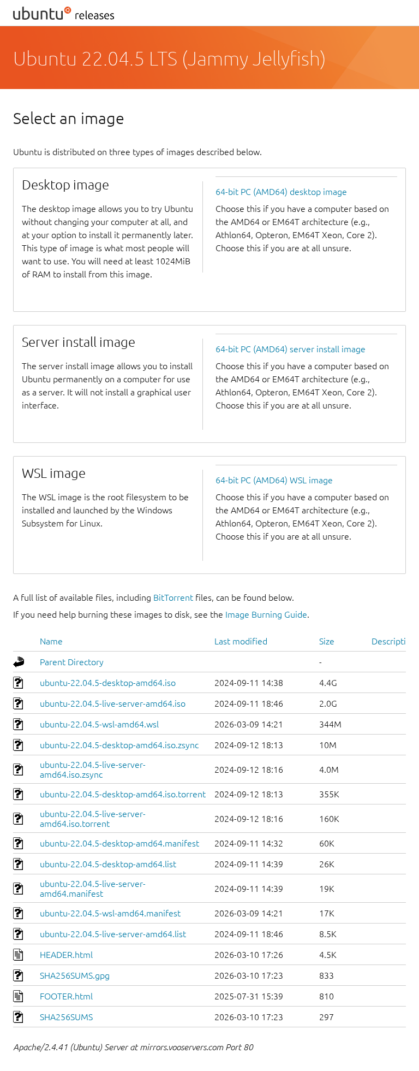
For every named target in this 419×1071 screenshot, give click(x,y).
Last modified (240, 641)
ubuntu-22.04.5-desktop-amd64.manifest (119, 843)
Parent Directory (72, 662)
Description (394, 641)
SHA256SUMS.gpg (75, 975)
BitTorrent (173, 597)
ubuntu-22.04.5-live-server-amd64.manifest (93, 888)
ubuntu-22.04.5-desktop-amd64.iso (108, 683)
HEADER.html (66, 955)
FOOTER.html (66, 996)
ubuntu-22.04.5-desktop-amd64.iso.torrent (123, 794)
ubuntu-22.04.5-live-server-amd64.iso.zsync (93, 769)
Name (51, 641)
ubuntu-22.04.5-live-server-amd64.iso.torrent (93, 819)
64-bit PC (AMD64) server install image (291, 349)
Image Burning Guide (266, 614)
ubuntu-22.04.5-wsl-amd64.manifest (110, 913)
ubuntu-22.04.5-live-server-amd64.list (113, 934)
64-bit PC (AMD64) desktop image (281, 192)
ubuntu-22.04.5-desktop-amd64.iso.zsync (119, 745)
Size (326, 641)
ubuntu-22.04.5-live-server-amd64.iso (112, 703)
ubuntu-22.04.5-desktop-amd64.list (108, 864)
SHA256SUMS (66, 1017)
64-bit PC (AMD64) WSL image (274, 480)
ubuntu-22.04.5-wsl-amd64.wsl (99, 724)
